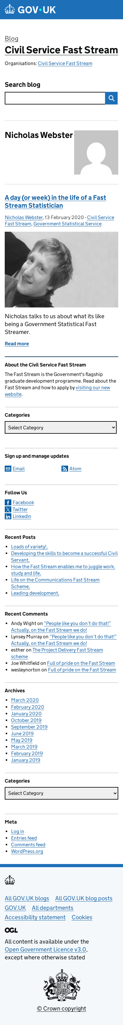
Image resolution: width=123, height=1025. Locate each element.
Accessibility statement (35, 917)
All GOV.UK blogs (27, 898)
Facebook (23, 502)
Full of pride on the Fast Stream (81, 663)
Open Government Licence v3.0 (45, 949)
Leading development (34, 593)
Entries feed (24, 838)
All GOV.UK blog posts (84, 898)
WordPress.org (27, 851)
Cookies (82, 917)
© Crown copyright (61, 1008)
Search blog (22, 85)
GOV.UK (15, 907)
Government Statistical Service (67, 224)
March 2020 (25, 700)
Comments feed (28, 845)
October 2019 (26, 720)
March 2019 (24, 747)
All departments (52, 907)
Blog (11, 38)
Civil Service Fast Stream (61, 50)
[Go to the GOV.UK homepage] (30, 9)
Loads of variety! (28, 547)
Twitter (20, 509)
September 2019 (29, 727)
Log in (17, 831)
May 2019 (21, 740)
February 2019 (27, 753)
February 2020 (27, 707)
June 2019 (22, 733)
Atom (75, 469)
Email (19, 469)
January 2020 (26, 714)
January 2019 (25, 760)
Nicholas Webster (24, 217)
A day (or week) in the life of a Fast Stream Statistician (55, 202)
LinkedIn (22, 516)
